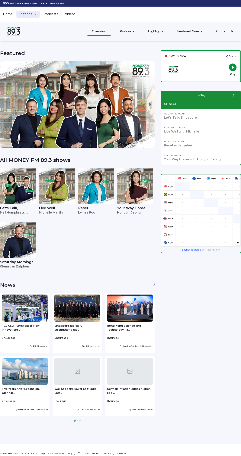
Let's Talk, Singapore (9, 208)
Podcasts (50, 14)
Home (8, 14)
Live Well (47, 208)
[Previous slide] (4, 104)
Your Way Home (131, 208)
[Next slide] (150, 104)
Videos (70, 14)
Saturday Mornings (16, 262)
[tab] (75, 421)
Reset (83, 208)
